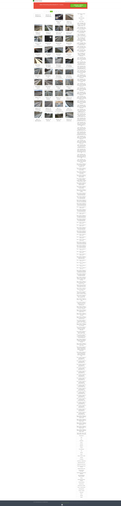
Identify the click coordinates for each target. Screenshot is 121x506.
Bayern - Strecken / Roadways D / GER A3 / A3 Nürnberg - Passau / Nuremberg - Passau (81, 282)
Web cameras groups (81, 1)
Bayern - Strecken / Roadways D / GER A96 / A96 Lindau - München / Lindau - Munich (81, 344)
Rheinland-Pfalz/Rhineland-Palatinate (81, 480)
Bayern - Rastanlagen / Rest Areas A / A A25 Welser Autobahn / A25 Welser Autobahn (81, 43)
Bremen (81, 442)
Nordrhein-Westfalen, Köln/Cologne (81, 471)
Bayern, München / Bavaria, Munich (81, 14)
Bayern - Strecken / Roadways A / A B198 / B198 (81, 240)
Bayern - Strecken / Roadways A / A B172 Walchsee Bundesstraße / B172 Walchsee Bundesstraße (81, 216)
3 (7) (51, 11)
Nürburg (81, 477)
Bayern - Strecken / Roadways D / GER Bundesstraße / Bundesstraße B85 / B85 (81, 413)
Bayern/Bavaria (81, 435)
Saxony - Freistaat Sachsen (81, 487)
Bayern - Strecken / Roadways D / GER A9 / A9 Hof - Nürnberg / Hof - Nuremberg (81, 314)
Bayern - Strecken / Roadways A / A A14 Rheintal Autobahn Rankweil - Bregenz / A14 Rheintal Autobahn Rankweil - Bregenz (81, 180)
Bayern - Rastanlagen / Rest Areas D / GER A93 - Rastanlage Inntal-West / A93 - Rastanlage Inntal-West (81, 161)
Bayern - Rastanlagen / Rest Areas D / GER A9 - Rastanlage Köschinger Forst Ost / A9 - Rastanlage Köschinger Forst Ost (81, 119)
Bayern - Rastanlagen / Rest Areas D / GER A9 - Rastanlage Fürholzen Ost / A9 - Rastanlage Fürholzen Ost (81, 85)
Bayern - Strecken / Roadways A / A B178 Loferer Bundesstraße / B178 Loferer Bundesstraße (81, 228)
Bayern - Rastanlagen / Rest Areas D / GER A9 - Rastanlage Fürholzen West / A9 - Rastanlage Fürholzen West (81, 89)
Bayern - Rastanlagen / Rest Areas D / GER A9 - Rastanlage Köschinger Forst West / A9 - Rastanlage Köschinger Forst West (81, 124)
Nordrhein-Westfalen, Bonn (81, 468)
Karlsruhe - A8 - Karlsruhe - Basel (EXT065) (48, 121)
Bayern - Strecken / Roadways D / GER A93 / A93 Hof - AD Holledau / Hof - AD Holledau (81, 324)
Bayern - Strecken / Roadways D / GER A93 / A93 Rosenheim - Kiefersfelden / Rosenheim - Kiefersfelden (81, 328)
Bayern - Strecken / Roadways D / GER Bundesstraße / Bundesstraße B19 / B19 (81, 372)
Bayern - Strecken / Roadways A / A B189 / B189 (81, 237)
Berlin (81, 437)
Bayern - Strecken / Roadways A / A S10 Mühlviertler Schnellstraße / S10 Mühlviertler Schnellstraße (81, 271)
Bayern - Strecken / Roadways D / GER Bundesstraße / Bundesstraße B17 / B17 (81, 368)
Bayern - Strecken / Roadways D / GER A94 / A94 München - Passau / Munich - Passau (81, 332)
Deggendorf (81, 445)
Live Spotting (81, 459)
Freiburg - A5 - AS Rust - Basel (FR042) (69, 23)
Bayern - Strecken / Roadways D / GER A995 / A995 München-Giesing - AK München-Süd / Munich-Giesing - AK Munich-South (81, 354)
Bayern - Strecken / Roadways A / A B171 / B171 (81, 213)
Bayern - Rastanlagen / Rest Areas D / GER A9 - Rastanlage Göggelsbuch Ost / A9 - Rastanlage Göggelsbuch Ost (81, 110)
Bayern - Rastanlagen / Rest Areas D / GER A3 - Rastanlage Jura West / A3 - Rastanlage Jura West (81, 59)
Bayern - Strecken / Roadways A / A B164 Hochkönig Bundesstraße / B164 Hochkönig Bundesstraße (81, 204)
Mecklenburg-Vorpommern (81, 462)
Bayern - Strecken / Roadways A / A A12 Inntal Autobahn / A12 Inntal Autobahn (81, 172)
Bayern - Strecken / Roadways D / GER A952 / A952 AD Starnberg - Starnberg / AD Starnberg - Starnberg (81, 340)
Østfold (81, 497)
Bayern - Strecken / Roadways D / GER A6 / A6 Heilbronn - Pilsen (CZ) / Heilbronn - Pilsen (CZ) (81, 286)
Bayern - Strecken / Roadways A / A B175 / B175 (81, 223)
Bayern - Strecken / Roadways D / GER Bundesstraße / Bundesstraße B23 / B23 (81, 379)
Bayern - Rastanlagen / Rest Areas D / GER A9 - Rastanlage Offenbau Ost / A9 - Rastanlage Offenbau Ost (81, 137)
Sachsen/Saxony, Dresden (81, 485)
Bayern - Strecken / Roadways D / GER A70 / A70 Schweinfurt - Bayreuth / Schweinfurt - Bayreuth (81, 292)
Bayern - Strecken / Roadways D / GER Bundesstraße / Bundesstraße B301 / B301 (81, 396)
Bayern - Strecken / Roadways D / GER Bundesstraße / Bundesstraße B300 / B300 (81, 392)
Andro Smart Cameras (37, 0)
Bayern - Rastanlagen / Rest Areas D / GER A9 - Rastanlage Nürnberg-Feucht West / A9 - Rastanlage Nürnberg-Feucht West (81, 133)
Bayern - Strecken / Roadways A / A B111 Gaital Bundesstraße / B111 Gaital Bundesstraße (81, 197)
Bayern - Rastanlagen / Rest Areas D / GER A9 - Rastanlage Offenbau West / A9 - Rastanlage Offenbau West (81, 142)
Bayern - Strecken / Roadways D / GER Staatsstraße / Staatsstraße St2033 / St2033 (81, 420)
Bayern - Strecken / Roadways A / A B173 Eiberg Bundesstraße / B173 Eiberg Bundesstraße (81, 219)
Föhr (81, 450)
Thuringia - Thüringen (81, 490)
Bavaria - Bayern (81, 21)
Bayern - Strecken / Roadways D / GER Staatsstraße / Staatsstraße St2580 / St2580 (81, 430)
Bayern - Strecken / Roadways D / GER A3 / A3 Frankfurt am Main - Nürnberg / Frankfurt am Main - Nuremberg (81, 278)
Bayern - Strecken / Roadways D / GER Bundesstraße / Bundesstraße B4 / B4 (81, 406)
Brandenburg (81, 440)
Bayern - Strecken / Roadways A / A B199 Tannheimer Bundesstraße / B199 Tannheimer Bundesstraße (81, 243)
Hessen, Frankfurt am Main (81, 455)
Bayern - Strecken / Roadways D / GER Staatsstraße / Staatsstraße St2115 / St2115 (81, 423)
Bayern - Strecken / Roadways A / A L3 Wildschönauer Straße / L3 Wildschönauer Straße (81, 257)
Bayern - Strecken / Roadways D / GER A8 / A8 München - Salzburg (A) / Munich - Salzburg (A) (81, 307)
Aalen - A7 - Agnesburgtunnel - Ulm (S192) (38, 121)
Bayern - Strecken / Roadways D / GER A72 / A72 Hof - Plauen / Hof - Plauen (81, 299)
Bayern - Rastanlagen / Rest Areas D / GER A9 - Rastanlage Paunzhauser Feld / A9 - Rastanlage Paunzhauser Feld (81, 146)
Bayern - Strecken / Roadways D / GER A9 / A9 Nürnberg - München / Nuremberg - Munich (81, 317)
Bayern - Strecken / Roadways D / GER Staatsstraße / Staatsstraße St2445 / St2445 (81, 427)
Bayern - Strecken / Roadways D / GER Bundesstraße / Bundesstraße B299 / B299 (81, 389)
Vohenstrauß (81, 492)
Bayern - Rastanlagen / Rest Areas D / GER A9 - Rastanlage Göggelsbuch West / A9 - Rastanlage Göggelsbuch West (81, 115)
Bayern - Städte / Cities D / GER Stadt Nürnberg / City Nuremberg (81, 433)
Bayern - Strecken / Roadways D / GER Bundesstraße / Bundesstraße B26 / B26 (81, 382)
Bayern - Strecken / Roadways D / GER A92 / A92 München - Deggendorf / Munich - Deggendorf (81, 321)
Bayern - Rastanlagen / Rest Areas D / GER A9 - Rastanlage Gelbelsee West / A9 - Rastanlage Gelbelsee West (81, 98)
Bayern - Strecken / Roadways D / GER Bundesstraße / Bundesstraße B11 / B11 (81, 358)
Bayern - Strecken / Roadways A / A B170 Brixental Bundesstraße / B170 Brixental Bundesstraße (81, 210)
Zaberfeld (81, 495)
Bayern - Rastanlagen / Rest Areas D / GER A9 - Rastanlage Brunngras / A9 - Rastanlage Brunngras (81, 72)
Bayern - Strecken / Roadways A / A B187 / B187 (81, 235)
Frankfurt (81, 447)
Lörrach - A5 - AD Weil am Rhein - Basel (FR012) (69, 34)
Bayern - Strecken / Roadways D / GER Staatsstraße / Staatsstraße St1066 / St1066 (81, 416)
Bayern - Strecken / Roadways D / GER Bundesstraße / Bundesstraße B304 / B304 (81, 403)
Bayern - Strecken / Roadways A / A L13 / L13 (81, 249)
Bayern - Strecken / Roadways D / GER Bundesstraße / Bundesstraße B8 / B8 (81, 410)
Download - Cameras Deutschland (78, 5)
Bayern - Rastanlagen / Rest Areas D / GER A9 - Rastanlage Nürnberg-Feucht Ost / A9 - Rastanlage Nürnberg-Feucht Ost (81, 129)
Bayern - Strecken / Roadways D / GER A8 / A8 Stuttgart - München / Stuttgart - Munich (81, 310)
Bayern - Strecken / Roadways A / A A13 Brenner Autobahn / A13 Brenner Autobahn (81, 176)
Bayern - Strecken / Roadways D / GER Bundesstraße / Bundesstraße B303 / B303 (81, 399)
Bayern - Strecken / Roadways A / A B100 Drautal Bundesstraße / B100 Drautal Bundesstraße (81, 194)
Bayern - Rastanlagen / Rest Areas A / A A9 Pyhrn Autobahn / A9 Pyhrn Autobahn (81, 50)
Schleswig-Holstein (81, 488)
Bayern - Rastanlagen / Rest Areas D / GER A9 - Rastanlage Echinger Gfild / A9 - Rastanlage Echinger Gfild (81, 76)
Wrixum (81, 493)
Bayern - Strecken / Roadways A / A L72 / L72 (81, 268)
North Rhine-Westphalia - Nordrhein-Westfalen (81, 476)
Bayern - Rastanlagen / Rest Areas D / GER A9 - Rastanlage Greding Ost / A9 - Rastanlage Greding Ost (81, 102)
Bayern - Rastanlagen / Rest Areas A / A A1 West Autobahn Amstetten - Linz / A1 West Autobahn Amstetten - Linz (81, 24)
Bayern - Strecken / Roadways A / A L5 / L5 (81, 266)
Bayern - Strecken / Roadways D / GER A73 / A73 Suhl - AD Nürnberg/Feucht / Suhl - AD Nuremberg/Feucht (81, 303)
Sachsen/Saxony (81, 483)
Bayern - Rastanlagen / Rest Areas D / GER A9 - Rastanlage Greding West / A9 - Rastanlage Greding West (81, 106)
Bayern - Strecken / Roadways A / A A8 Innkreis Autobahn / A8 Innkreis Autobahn (81, 187)
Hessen (81, 454)
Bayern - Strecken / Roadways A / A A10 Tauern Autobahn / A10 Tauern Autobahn (81, 169)
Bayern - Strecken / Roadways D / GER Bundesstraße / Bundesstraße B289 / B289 (81, 385)
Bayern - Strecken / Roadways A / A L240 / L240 (81, 254)
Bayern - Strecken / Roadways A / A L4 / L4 (81, 263)
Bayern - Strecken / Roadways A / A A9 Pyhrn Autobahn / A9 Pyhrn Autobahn (81, 190)
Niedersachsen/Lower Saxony (81, 464)
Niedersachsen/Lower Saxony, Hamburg (81, 466)
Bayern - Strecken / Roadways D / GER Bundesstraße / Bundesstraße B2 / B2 (81, 375)
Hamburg (81, 452)
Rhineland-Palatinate (81, 482)
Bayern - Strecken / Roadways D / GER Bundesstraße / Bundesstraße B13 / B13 (81, 365)
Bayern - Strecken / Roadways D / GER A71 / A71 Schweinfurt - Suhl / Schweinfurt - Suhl (81, 296)
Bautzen (81, 19)
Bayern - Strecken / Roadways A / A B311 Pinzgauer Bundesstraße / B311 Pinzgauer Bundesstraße (81, 246)
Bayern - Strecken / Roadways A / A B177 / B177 (81, 225)
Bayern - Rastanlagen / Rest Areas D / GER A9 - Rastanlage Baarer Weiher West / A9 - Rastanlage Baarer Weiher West (81, 67)
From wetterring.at (81, 449)
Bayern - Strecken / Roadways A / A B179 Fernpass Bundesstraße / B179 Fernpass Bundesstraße (81, 231)
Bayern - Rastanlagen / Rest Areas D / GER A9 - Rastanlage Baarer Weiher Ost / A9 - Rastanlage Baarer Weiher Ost (81, 63)
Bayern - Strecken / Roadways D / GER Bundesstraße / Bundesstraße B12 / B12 (81, 361)
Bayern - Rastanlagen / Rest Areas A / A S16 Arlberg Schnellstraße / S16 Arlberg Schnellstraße (81, 54)
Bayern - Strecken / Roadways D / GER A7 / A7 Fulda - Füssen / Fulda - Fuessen (81, 289)
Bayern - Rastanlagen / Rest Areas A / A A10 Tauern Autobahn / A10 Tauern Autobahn (81, 28)
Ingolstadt (81, 457)
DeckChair (81, 444)
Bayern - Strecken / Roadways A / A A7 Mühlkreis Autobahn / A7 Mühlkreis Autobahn (81, 183)
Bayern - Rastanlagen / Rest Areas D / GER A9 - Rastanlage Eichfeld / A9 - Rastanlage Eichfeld (81, 80)
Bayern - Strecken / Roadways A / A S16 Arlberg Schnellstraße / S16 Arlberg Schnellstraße (81, 274)
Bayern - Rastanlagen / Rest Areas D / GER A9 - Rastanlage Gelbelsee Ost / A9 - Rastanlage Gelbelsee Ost (81, 93)
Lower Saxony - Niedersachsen (81, 460)
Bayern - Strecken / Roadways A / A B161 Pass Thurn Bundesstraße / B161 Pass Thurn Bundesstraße (81, 201)
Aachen (81, 16)
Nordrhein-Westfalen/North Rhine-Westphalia (81, 473)
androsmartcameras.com (70, 1)
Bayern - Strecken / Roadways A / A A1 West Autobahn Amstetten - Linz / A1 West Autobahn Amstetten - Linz (81, 165)
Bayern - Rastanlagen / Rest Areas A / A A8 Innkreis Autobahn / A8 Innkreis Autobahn (81, 47)
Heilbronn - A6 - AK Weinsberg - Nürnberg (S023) (38, 110)
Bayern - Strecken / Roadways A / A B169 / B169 (81, 207)
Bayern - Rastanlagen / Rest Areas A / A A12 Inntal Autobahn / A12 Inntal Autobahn (81, 31)
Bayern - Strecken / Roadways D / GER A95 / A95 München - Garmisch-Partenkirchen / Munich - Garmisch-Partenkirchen (81, 336)
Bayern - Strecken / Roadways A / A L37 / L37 (81, 260)
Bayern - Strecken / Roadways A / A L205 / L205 (81, 252)
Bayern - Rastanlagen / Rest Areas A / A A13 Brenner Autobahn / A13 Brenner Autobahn (81, 35)
